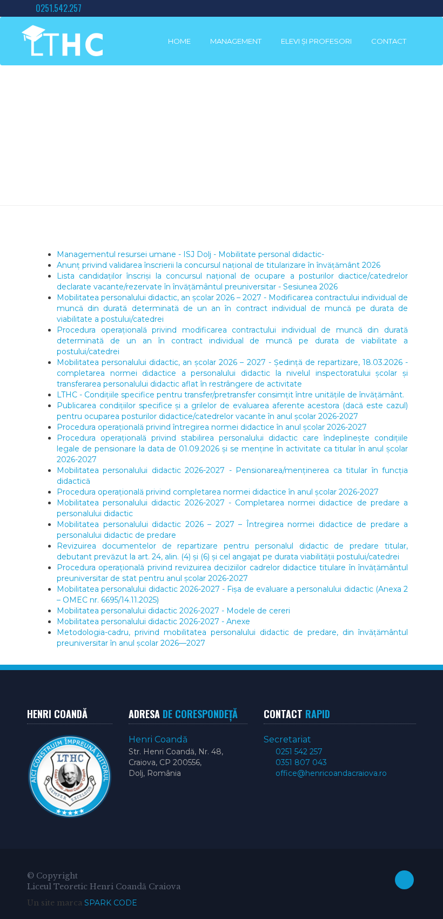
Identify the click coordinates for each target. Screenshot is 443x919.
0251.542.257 (57, 8)
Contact (388, 41)
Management (235, 41)
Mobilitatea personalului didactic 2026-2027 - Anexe (153, 621)
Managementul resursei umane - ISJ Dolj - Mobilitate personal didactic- (190, 254)
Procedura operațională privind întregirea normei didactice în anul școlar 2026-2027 (212, 427)
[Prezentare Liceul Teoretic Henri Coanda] (62, 40)
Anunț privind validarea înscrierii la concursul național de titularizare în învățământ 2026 (218, 265)
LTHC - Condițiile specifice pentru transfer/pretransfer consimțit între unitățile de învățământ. (230, 395)
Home (179, 41)
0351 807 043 (300, 762)
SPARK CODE (110, 903)
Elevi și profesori (316, 41)
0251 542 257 (298, 751)
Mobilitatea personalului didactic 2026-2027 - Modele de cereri (173, 611)
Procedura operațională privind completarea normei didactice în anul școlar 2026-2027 (218, 492)
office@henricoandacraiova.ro (330, 773)
